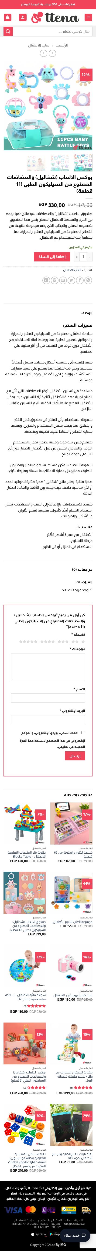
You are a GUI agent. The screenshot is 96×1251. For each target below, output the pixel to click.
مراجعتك (77, 649)
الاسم (79, 689)
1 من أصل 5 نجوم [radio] (83, 642)
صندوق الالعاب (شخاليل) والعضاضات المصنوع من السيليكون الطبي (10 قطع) (28, 926)
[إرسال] (8, 31)
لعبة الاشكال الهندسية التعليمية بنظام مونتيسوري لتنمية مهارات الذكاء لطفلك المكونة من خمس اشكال (27, 1160)
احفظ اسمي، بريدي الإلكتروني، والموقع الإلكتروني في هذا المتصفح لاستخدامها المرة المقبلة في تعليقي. (52, 740)
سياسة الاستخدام (24, 1220)
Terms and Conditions (29, 1223)
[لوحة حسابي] (23, 17)
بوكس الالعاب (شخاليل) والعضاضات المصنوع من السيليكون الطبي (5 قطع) (28, 1076)
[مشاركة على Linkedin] (46, 280)
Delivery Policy (47, 1227)
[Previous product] (43, 53)
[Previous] (85, 106)
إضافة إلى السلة (51, 257)
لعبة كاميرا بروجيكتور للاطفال (73, 995)
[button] (88, 17)
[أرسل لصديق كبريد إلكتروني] (63, 280)
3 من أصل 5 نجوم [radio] (64, 642)
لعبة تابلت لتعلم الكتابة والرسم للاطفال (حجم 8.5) (72, 1156)
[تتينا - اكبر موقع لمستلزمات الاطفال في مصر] (55, 17)
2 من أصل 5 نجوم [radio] (75, 642)
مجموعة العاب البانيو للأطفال (73, 922)
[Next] (7, 106)
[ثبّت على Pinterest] (54, 280)
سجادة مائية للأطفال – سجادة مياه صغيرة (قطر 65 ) (25, 997)
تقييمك (78, 634)
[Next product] (52, 53)
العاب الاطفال (39, 45)
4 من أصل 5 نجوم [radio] (48, 642)
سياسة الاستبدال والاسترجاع (54, 1220)
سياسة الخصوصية (74, 1223)
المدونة (78, 1220)
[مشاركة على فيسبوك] (80, 280)
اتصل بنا (56, 1223)
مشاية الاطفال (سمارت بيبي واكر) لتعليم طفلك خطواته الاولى (74, 1076)
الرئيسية (61, 45)
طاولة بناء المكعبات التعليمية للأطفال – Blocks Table (26, 854)
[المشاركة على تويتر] (71, 280)
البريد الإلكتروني (72, 711)
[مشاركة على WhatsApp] (88, 280)
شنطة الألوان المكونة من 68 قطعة (73, 854)
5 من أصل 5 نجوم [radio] (29, 642)
